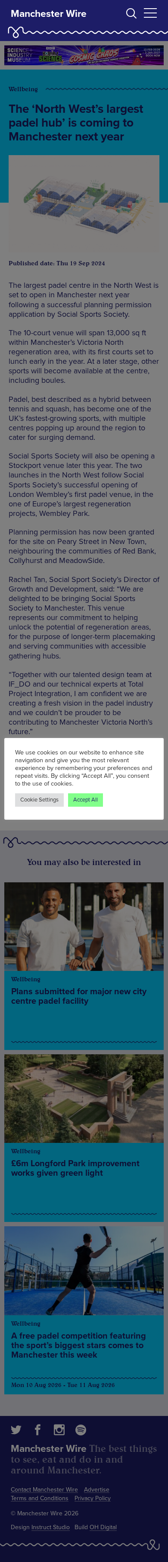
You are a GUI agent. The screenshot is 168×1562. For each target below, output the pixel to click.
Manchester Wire (49, 14)
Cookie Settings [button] (39, 799)
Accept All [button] (85, 799)
